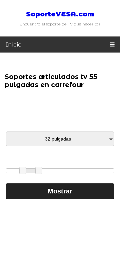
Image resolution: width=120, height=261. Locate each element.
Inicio (13, 44)
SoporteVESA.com (60, 14)
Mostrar (60, 191)
